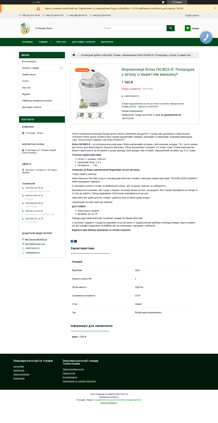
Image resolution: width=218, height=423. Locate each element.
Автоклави (18, 366)
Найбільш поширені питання (37, 100)
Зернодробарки (21, 374)
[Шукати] (171, 28)
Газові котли (69, 373)
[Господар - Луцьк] (25, 33)
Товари (42, 42)
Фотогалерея (29, 61)
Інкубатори (18, 370)
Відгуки (26, 94)
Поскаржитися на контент (104, 400)
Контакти (107, 42)
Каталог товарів (30, 68)
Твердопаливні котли (73, 369)
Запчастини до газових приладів (79, 381)
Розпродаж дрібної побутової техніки (100, 55)
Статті (25, 81)
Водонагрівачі (70, 377)
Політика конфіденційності (129, 400)
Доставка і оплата (83, 42)
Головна (27, 42)
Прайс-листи (29, 74)
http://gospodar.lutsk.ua (36, 239)
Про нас (61, 42)
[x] (75, 241)
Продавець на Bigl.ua (109, 397)
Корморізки (19, 378)
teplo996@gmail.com (35, 244)
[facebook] (72, 241)
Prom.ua (124, 394)
